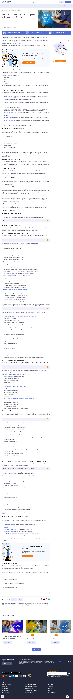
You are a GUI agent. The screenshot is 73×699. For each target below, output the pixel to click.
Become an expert (52, 692)
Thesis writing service (29, 692)
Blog (4, 10)
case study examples (23, 209)
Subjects (53, 5)
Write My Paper (29, 62)
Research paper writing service (31, 686)
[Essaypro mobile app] (6, 673)
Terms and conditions (6, 684)
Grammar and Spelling (24, 5)
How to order (23, 2)
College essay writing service (31, 690)
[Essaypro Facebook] (60, 661)
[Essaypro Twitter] (65, 661)
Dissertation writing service (30, 684)
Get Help (27, 555)
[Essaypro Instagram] (41, 599)
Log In (61, 2)
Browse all (36, 649)
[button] (29, 2)
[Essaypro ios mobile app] (14, 673)
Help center (50, 688)
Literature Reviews (60, 5)
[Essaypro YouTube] (46, 599)
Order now (68, 2)
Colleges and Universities (14, 5)
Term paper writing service (30, 688)
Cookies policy (5, 690)
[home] (6, 2)
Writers (19, 2)
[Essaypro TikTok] (44, 599)
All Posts (3, 5)
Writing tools (50, 684)
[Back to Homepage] (8, 659)
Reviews (40, 2)
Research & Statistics (34, 5)
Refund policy (4, 686)
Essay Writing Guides (43, 5)
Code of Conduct (5, 692)
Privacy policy (5, 688)
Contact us (50, 686)
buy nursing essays (12, 572)
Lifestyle (49, 5)
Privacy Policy (58, 676)
